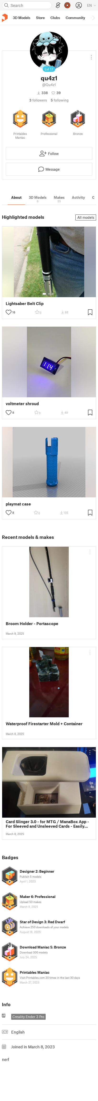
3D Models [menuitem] (21, 17)
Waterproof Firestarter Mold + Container (44, 723)
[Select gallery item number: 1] (44, 294)
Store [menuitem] (40, 17)
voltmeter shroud (22, 403)
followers (38, 100)
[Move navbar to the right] (93, 17)
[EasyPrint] (58, 5)
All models (85, 217)
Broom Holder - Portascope (32, 623)
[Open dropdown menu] (91, 55)
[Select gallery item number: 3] (53, 294)
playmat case (18, 504)
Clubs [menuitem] (55, 17)
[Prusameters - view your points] (67, 5)
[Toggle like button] (8, 312)
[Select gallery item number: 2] (49, 294)
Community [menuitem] (75, 17)
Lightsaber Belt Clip (25, 303)
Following (60, 100)
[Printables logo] (5, 18)
